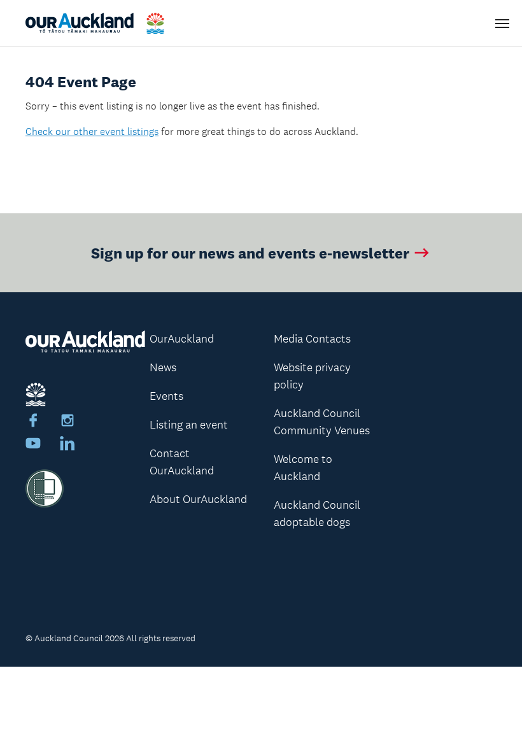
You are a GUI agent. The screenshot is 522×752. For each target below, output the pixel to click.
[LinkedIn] (67, 445)
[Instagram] (67, 422)
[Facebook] (33, 422)
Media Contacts (312, 339)
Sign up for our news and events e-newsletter (250, 252)
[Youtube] (33, 445)
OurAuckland (182, 339)
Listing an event (189, 425)
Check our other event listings (92, 131)
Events (166, 396)
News (163, 367)
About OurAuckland (198, 499)
